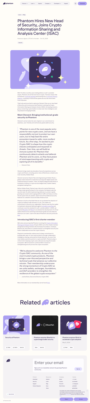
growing (33, 96)
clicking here (68, 394)
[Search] (75, 3)
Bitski (32, 210)
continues (28, 96)
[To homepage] (8, 360)
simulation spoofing (47, 206)
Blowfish (25, 210)
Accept (81, 399)
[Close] (87, 390)
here (18, 215)
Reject (66, 399)
